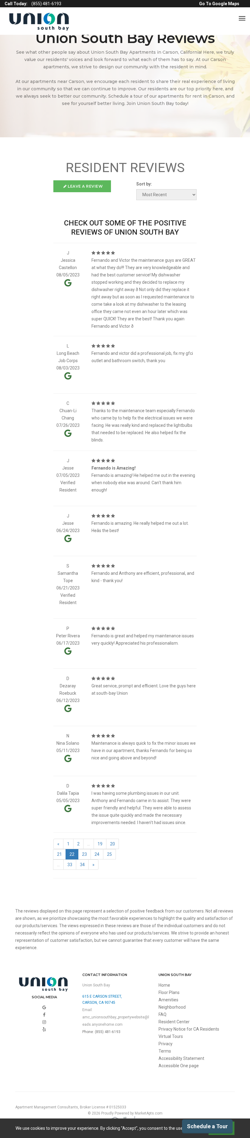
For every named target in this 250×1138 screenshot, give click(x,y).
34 (82, 864)
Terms (165, 1051)
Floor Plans (169, 992)
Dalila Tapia (68, 793)
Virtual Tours (171, 1036)
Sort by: (144, 184)
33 (69, 864)
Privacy (166, 1043)
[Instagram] (44, 1022)
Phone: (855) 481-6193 (101, 1032)
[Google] (44, 1007)
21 (59, 854)
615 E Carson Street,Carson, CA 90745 (102, 999)
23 (84, 854)
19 (100, 843)
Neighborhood (172, 1007)
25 (109, 854)
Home (164, 985)
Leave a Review (85, 186)
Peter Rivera (68, 635)
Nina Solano (67, 743)
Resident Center (174, 1021)
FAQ (162, 1014)
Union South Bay (96, 985)
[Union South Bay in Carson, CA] (40, 21)
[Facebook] (44, 1014)
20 (112, 843)
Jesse (68, 468)
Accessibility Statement (181, 1058)
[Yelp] (44, 1029)
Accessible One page (179, 1065)
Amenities (168, 999)
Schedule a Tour (207, 1126)
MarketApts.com (148, 1113)
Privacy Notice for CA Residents (189, 1029)
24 (97, 854)
